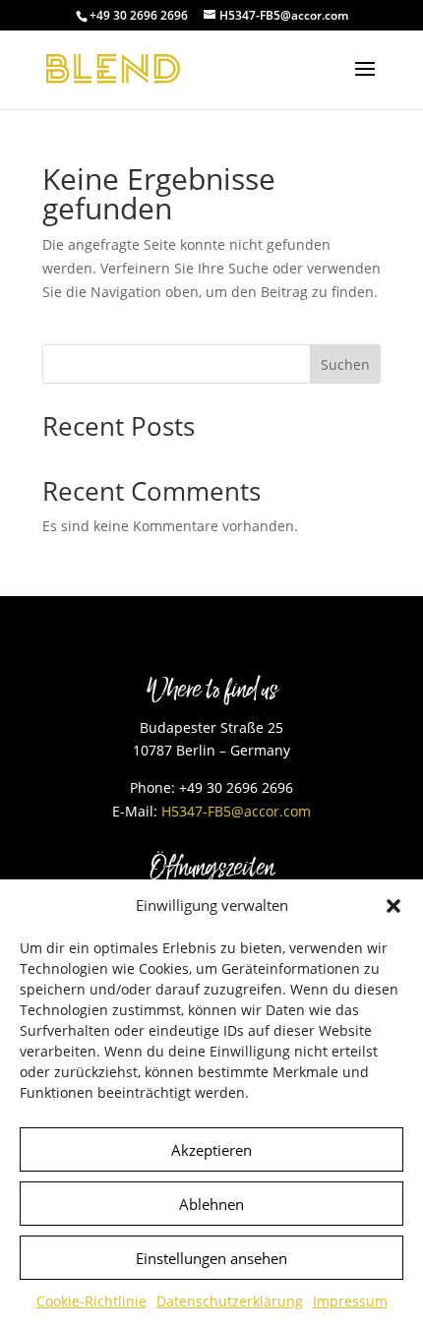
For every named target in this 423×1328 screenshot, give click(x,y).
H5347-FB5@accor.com (236, 811)
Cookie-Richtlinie (91, 1301)
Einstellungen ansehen (211, 1258)
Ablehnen (211, 1204)
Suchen (345, 364)
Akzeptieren (211, 1150)
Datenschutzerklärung (229, 1301)
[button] (393, 906)
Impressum (350, 1301)
